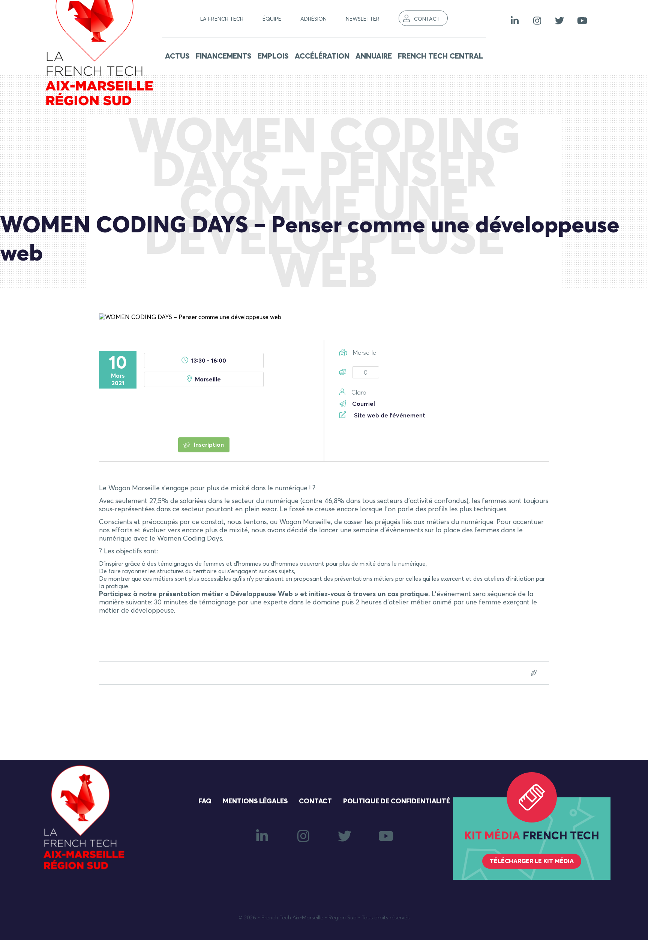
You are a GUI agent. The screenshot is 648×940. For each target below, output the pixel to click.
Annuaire (374, 56)
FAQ (205, 801)
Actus (177, 56)
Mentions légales (255, 801)
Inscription (208, 445)
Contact (427, 19)
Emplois (273, 56)
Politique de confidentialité (396, 801)
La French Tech (221, 19)
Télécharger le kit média (532, 861)
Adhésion (313, 19)
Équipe (271, 19)
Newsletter (363, 19)
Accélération (322, 56)
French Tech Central (440, 56)
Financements (224, 56)
